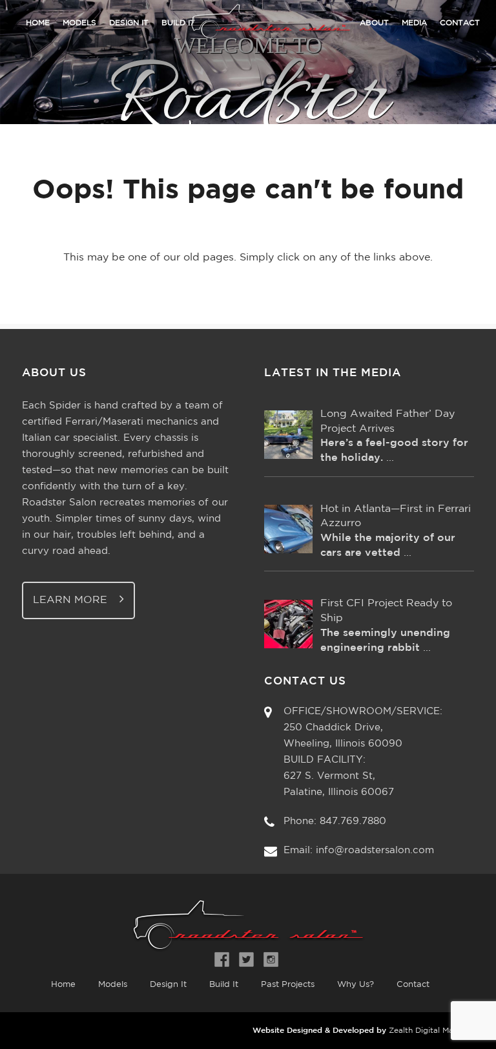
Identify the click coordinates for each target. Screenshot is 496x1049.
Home (38, 22)
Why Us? (355, 984)
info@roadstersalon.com (375, 850)
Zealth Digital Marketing (434, 1030)
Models (79, 22)
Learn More (71, 600)
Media (414, 22)
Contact (460, 22)
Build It (223, 984)
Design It (129, 22)
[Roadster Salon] (248, 35)
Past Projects (288, 984)
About (374, 22)
